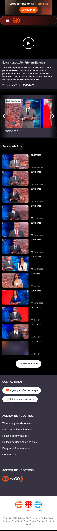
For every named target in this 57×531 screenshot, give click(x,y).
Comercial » (9, 454)
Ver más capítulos (28, 364)
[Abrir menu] (7, 20)
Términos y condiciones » (17, 423)
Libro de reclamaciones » (17, 429)
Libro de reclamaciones (22, 399)
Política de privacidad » (16, 435)
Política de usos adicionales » (19, 442)
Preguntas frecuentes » (16, 448)
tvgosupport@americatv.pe (24, 390)
